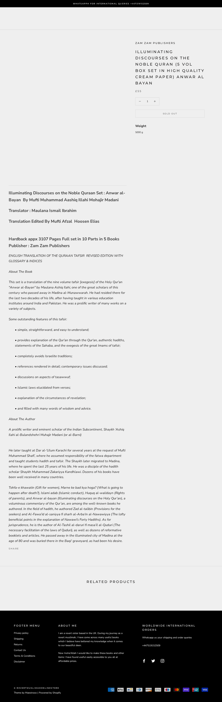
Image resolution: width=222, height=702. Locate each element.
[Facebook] (22, 548)
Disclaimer (19, 661)
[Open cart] (211, 19)
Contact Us (20, 650)
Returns (18, 644)
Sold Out (170, 113)
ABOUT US (66, 18)
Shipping (18, 638)
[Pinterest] (31, 548)
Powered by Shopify (50, 692)
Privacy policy (21, 633)
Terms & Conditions (24, 656)
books (43, 18)
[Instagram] (162, 661)
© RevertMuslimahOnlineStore (36, 688)
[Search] (204, 18)
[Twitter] (27, 548)
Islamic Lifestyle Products (110, 18)
